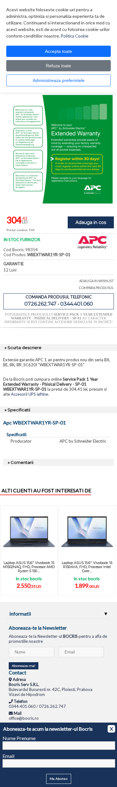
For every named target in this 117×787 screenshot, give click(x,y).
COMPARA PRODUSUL (96, 288)
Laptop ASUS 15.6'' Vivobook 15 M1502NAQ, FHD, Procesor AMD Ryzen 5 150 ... (29, 567)
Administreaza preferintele (59, 80)
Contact (17, 672)
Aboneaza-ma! (23, 666)
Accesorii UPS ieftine (29, 394)
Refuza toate (58, 65)
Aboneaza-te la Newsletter (38, 628)
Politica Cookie (74, 35)
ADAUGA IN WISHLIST (96, 281)
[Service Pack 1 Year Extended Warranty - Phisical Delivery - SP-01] (58, 202)
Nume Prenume (19, 738)
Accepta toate (58, 51)
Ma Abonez (59, 779)
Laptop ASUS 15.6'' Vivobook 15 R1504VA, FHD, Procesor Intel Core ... (87, 567)
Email (8, 756)
